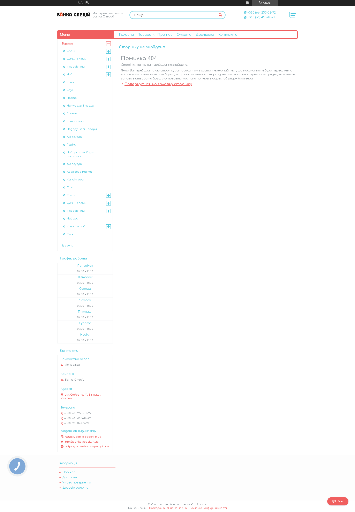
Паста (72, 97)
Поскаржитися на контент (168, 508)
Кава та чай (76, 226)
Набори (72, 218)
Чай (70, 74)
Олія (70, 234)
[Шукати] (220, 15)
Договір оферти (75, 487)
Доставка (205, 35)
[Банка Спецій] (73, 14)
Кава (70, 82)
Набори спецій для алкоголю (80, 154)
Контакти (227, 35)
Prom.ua (201, 504)
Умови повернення (76, 482)
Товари (144, 35)
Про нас (164, 35)
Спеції (71, 51)
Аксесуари (74, 136)
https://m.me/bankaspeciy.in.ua (87, 446)
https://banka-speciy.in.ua (83, 436)
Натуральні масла (80, 105)
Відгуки (67, 246)
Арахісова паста (79, 171)
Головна (126, 35)
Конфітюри (75, 121)
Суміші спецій (76, 58)
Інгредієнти (76, 66)
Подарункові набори (82, 129)
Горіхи (71, 144)
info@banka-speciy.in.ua (82, 441)
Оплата (184, 35)
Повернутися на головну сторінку (158, 84)
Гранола (73, 113)
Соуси (71, 90)
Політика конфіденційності (208, 508)
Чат (340, 501)
